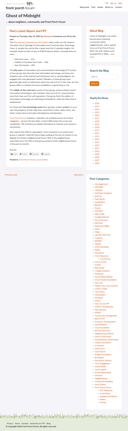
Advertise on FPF (37, 424)
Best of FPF (100, 319)
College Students (102, 271)
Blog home (84, 7)
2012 (97, 145)
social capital (100, 370)
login (120, 3)
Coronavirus (105, 259)
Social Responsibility (104, 277)
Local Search (100, 352)
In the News (105, 393)
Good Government (103, 337)
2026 (97, 103)
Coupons (99, 238)
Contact (118, 7)
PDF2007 (99, 211)
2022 (97, 115)
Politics (98, 313)
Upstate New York (103, 235)
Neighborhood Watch (104, 334)
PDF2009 (99, 187)
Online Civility (101, 289)
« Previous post (10, 175)
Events (98, 208)
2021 (97, 118)
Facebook (99, 298)
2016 (97, 133)
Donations (99, 253)
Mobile (98, 244)
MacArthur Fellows (103, 361)
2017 (97, 130)
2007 (97, 160)
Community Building (104, 382)
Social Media (100, 367)
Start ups (99, 283)
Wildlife (98, 241)
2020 (97, 121)
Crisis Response (101, 256)
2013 (97, 142)
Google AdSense (102, 217)
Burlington (99, 358)
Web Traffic (100, 214)
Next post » (79, 175)
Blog (48, 424)
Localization (100, 202)
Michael (47, 36)
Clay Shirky (100, 292)
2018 (97, 127)
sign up (113, 3)
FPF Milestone (106, 391)
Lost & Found (100, 262)
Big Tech (98, 205)
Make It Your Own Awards (106, 286)
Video (97, 232)
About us (109, 7)
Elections (99, 223)
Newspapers (100, 295)
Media (100, 7)
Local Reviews (101, 325)
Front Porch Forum (18, 118)
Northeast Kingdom (103, 193)
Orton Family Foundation (106, 280)
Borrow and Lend (102, 331)
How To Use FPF (102, 304)
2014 (97, 139)
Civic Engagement (102, 364)
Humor (98, 301)
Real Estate (99, 268)
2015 (97, 136)
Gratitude (99, 274)
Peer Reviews (100, 310)
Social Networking (103, 373)
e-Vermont (99, 346)
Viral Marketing (101, 247)
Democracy (100, 349)
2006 (97, 163)
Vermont (98, 376)
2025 (97, 106)
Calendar (99, 190)
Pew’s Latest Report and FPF (28, 31)
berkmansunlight (102, 226)
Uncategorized (101, 184)
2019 (97, 124)
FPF (107, 3)
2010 (97, 151)
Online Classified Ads (104, 307)
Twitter (98, 265)
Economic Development (105, 322)
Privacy (10, 424)
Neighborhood (101, 379)
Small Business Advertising (106, 340)
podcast (98, 196)
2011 (97, 148)
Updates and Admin (108, 396)
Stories (103, 402)
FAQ (93, 7)
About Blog (96, 31)
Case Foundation (102, 328)
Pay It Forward (101, 220)
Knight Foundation (103, 355)
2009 (97, 154)
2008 (97, 157)
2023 (97, 112)
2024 (97, 109)
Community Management (106, 316)
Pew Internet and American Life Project (31, 42)
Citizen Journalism (103, 343)
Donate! (25, 424)
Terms (17, 424)
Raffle (97, 250)
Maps (97, 229)
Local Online (42, 160)
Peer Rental (100, 199)
